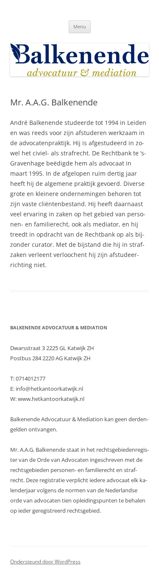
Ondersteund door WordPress (45, 561)
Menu (79, 26)
